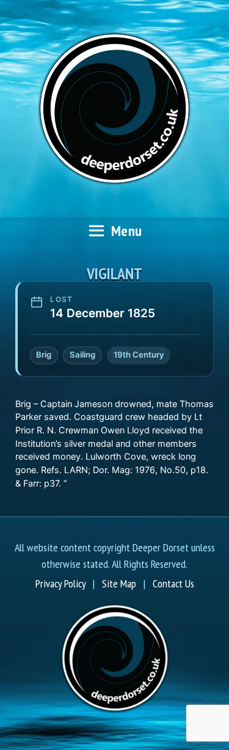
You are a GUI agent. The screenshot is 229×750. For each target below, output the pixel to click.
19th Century (139, 354)
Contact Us (173, 583)
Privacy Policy (60, 583)
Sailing (82, 354)
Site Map (119, 583)
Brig (43, 354)
